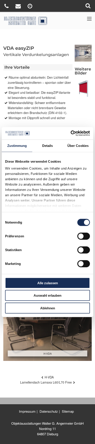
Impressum (27, 411)
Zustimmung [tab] (17, 145)
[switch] (83, 236)
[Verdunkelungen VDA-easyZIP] (83, 88)
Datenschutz (49, 411)
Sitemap (68, 411)
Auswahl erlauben (47, 295)
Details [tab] (47, 145)
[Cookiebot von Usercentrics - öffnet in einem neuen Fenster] (70, 133)
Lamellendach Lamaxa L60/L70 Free (46, 382)
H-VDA (49, 377)
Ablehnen (47, 308)
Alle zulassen (47, 283)
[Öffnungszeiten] (30, 7)
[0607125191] (7, 7)
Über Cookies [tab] (78, 145)
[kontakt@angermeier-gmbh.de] (18, 7)
